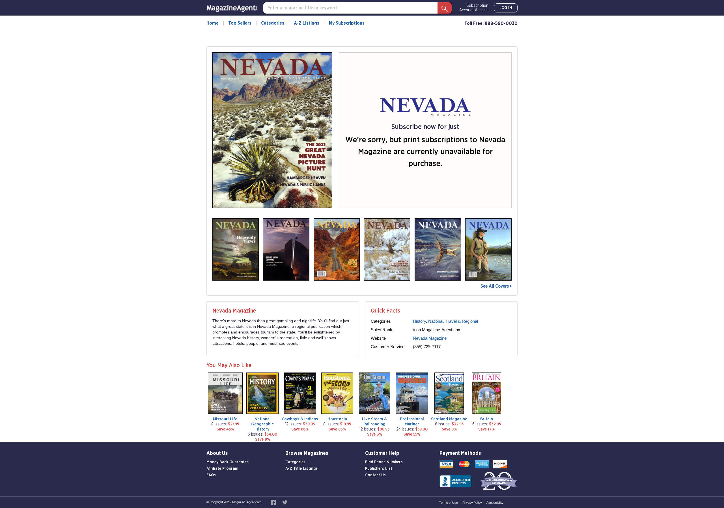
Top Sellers (239, 23)
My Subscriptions (347, 23)
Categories (272, 23)
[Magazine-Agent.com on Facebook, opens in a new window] (274, 502)
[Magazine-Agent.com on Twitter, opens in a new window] (284, 502)
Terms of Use (448, 502)
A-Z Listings (306, 23)
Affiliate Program (222, 469)
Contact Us (375, 475)
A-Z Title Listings (301, 469)
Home (212, 23)
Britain (486, 419)
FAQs (211, 475)
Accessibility (494, 502)
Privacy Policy (472, 502)
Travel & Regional (461, 321)
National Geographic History (262, 424)
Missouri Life (225, 419)
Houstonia (337, 419)
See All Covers (494, 286)
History (419, 321)
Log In (505, 8)
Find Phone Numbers (384, 462)
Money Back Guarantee (227, 462)
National (435, 321)
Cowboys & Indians (300, 419)
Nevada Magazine (430, 338)
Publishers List (378, 469)
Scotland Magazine (449, 419)
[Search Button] (445, 8)
